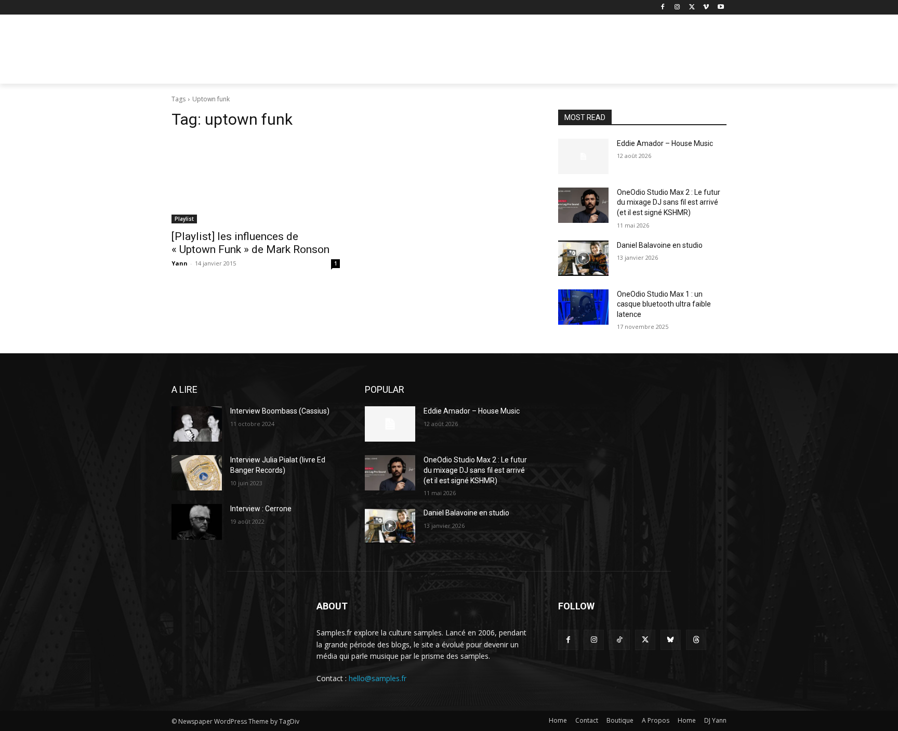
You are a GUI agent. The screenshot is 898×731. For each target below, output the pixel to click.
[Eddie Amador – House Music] (583, 156)
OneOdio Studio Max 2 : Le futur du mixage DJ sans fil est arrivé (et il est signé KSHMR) (668, 202)
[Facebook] (663, 8)
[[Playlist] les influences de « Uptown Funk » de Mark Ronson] (255, 181)
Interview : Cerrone (261, 508)
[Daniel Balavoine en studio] (583, 258)
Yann (179, 263)
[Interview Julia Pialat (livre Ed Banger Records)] (196, 472)
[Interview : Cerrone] (196, 521)
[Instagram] (677, 8)
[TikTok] (619, 640)
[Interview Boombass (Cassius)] (196, 424)
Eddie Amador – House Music (665, 143)
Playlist (184, 218)
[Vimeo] (706, 8)
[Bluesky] (671, 640)
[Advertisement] (527, 52)
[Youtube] (721, 8)
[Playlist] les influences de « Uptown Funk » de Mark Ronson (250, 243)
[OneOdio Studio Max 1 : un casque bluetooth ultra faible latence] (583, 307)
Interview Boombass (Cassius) (279, 411)
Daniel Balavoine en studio (660, 245)
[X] (692, 8)
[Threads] (696, 640)
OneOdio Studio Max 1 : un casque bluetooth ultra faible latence (664, 304)
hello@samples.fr (377, 678)
